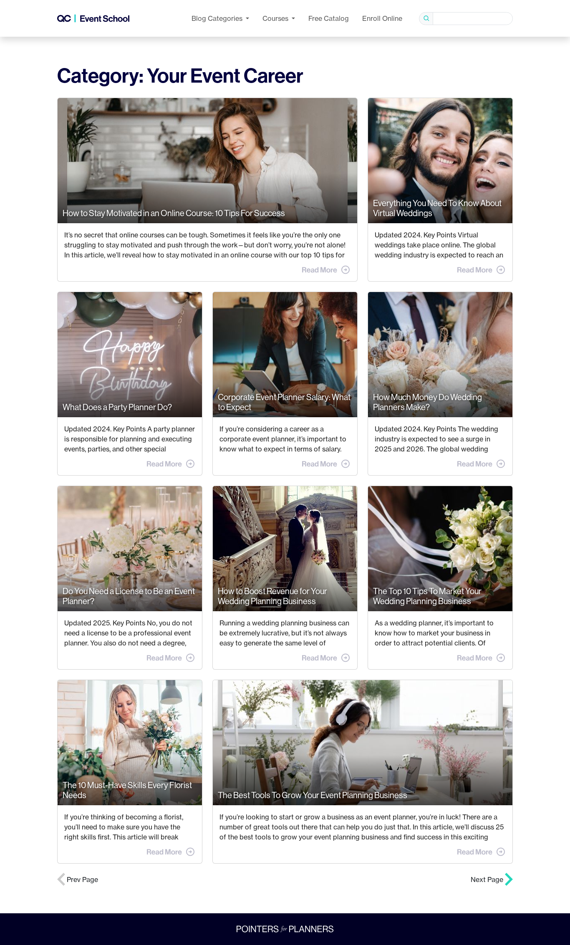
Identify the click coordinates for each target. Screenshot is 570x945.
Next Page (488, 879)
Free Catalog (328, 18)
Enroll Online (382, 18)
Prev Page (81, 879)
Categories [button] (218, 18)
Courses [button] (276, 18)
